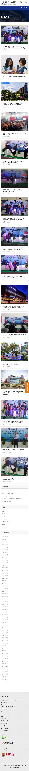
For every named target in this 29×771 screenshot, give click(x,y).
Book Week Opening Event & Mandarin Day (12, 498)
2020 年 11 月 (5, 627)
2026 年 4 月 (5, 536)
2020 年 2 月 (5, 640)
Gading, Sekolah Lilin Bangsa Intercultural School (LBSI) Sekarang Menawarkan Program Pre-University (14, 220)
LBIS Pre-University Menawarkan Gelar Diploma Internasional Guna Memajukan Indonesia (13, 393)
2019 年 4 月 (5, 666)
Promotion (4, 519)
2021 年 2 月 (5, 622)
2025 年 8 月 (5, 547)
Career (3, 716)
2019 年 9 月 (5, 653)
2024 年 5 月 (5, 573)
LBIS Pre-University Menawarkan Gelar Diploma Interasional (13, 478)
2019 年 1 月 (5, 674)
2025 (3, 511)
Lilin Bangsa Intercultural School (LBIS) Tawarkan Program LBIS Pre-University (13, 248)
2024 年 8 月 (5, 565)
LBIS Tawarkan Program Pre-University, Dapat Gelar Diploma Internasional (13, 306)
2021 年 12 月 (5, 612)
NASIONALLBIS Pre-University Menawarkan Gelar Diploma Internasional (14, 335)
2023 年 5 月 (5, 593)
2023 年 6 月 (5, 591)
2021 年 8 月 (5, 614)
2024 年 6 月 (5, 570)
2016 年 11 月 (5, 679)
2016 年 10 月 (5, 682)
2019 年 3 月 (5, 669)
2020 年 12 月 (5, 625)
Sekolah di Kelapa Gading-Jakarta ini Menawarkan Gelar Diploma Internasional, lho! (14, 278)
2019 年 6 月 (5, 661)
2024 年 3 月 (5, 575)
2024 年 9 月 (5, 562)
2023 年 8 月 (5, 588)
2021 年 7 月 (5, 617)
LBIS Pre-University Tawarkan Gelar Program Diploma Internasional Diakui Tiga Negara (14, 48)
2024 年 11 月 (5, 557)
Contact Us (4, 718)
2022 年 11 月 (5, 604)
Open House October (7, 501)
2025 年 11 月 (5, 539)
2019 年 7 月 (5, 658)
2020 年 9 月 (5, 632)
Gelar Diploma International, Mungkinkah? (14, 76)
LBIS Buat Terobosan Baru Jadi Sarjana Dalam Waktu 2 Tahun (13, 190)
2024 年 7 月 (5, 567)
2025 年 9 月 (5, 544)
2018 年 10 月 (5, 676)
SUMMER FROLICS (6, 491)
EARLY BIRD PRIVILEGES (7, 493)
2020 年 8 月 (5, 635)
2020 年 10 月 (5, 630)
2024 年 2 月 (5, 578)
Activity (3, 513)
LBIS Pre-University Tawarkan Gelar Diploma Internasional (14, 133)
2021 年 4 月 (5, 619)
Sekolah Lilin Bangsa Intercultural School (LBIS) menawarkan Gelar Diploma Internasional (13, 105)
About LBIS (4, 714)
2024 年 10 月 (5, 560)
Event (3, 524)
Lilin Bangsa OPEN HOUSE (8, 496)
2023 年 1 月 (5, 601)
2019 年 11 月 (5, 648)
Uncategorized (5, 526)
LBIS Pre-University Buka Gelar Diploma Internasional (13, 450)
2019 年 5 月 (5, 663)
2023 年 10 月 (5, 583)
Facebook (5, 728)
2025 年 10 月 (5, 542)
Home (2, 711)
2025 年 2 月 (5, 555)
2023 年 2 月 (5, 599)
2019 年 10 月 (5, 650)
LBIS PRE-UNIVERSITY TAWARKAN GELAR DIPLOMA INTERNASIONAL (13, 162)
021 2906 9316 (8, 705)
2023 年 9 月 (5, 586)
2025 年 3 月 (5, 552)
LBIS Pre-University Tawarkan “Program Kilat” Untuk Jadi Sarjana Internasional (13, 421)
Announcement (5, 521)
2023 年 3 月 (5, 596)
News (3, 516)
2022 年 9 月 (5, 609)
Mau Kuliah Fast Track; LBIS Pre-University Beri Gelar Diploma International (14, 363)
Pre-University (5, 720)
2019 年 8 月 (5, 656)
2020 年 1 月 (5, 643)
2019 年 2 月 (5, 671)
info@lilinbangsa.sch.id (10, 706)
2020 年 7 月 (5, 637)
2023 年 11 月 (5, 580)
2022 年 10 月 (5, 606)
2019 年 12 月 (5, 645)
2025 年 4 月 (5, 549)
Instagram (5, 730)
